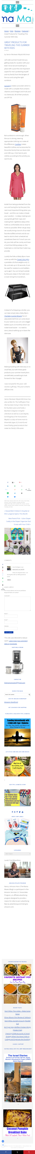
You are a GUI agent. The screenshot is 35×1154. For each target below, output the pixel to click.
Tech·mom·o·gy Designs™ (17, 1147)
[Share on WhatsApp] (21, 489)
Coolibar (18, 144)
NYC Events (21, 500)
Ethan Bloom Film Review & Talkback (17, 1017)
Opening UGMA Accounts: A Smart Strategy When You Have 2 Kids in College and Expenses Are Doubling (17, 1036)
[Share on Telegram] (14, 493)
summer (23, 503)
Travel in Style (27, 505)
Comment (7, 596)
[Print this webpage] (21, 486)
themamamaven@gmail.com (14, 682)
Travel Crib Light (23, 259)
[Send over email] (14, 486)
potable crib (18, 503)
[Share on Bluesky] (14, 496)
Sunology (7, 86)
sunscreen (21, 505)
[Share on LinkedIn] (7, 486)
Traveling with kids (8, 506)
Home (6, 31)
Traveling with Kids (20, 502)
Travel (9, 502)
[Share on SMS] (7, 493)
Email (6, 620)
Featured (25, 31)
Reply (9, 579)
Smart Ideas (26, 500)
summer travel (11, 505)
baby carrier (13, 503)
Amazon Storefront (11, 702)
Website (6, 626)
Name (6, 613)
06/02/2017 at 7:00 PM (18, 569)
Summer (6, 502)
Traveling (14, 502)
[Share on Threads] (21, 493)
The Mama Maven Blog (17, 13)
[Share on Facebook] (7, 482)
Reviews (18, 31)
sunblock (16, 505)
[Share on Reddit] (14, 489)
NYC (17, 500)
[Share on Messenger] (7, 496)
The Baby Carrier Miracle (13, 316)
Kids (11, 31)
